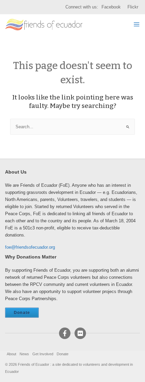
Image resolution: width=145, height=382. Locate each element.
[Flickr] (80, 333)
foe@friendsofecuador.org (30, 247)
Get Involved (42, 354)
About (11, 354)
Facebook (111, 6)
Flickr (132, 6)
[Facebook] (64, 333)
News (24, 354)
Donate (22, 312)
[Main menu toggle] (136, 24)
